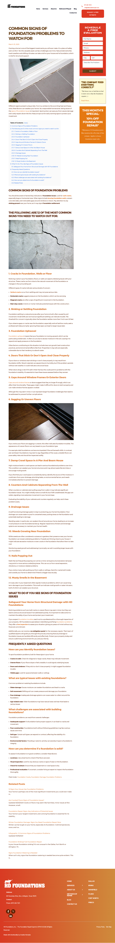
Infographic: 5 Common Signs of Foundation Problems (29, 833)
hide (25, 123)
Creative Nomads (25, 935)
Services (45, 9)
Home (38, 9)
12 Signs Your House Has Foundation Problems (26, 789)
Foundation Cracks (24, 777)
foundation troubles (26, 619)
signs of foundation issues (20, 111)
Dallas (91, 881)
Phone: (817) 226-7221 (13, 903)
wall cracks (67, 196)
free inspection (22, 624)
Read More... (85, 100)
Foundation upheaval (16, 336)
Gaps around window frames (19, 382)
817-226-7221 (87, 5)
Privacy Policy (100, 927)
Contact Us (73, 13)
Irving (91, 885)
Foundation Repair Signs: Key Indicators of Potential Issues (31, 811)
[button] (82, 885)
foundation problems (64, 622)
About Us (54, 9)
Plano (91, 894)
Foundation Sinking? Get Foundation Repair (25, 842)
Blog (75, 9)
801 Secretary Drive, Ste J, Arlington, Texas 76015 (21, 896)
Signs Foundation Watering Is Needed (23, 853)
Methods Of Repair (65, 9)
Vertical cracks (15, 292)
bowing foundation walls (57, 198)
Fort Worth (93, 898)
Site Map (108, 927)
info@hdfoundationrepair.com (91, 7)
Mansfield (92, 890)
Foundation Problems (54, 777)
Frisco (91, 902)
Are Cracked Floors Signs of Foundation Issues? (26, 800)
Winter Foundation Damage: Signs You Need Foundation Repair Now (35, 822)
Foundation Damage (38, 777)
